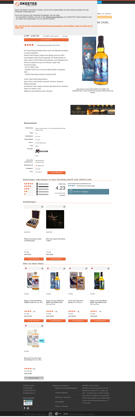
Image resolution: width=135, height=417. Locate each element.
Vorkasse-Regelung (61, 392)
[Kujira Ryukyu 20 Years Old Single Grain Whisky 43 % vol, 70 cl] (42, 326)
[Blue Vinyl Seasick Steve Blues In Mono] (64, 207)
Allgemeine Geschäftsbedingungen (66, 388)
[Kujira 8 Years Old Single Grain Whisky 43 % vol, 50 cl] (86, 269)
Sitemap (57, 406)
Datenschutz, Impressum (63, 397)
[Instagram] (27, 409)
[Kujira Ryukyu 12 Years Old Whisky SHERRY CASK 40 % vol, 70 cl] (42, 269)
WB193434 (41, 165)
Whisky (98, 13)
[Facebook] (24, 409)
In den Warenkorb (46, 39)
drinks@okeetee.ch (29, 393)
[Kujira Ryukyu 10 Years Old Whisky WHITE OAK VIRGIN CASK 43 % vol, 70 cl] (64, 269)
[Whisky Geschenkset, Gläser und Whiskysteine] (42, 207)
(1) (34, 311)
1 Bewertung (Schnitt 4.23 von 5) (47, 45)
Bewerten (65, 406)
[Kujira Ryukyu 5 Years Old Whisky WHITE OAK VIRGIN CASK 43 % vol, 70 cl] (109, 269)
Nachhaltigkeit (59, 402)
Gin (103, 13)
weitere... (108, 13)
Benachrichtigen (34, 378)
